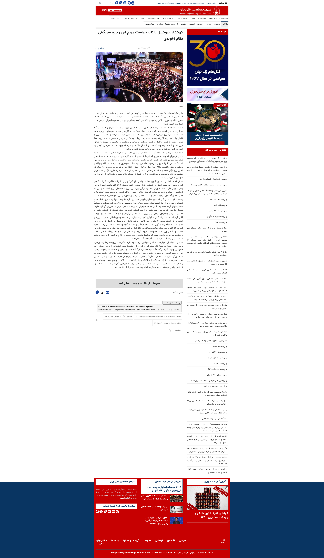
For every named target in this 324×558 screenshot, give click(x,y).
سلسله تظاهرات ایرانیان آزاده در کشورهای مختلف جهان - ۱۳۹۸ (158, 316)
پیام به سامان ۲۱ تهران (218, 352)
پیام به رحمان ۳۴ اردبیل (217, 211)
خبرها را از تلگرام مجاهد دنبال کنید (139, 283)
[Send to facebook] (97, 292)
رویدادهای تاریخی (167, 18)
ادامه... (122, 498)
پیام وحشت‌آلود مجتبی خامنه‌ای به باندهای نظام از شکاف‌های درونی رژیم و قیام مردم (207, 324)
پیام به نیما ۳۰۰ (221, 222)
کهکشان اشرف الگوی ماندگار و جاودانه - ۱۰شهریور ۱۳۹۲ (211, 515)
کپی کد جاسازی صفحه (172, 302)
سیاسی (208, 24)
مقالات (192, 18)
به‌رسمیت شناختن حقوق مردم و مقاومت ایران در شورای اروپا (154, 497)
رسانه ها (160, 24)
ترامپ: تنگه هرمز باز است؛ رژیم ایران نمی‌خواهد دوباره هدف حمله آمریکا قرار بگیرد (207, 411)
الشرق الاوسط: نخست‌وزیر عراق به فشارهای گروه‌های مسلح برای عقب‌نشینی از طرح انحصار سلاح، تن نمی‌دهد (207, 439)
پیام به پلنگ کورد (220, 205)
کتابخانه (134, 18)
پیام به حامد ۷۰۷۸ (220, 346)
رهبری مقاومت (182, 18)
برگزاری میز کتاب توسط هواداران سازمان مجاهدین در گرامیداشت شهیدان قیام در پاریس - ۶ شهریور (207, 450)
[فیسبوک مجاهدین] (116, 2)
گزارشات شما (115, 18)
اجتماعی (200, 24)
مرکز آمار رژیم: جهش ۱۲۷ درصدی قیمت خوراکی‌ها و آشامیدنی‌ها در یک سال (207, 402)
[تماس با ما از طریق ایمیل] (113, 511)
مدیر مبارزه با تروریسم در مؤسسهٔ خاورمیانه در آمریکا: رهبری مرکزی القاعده (156, 521)
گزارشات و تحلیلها (171, 24)
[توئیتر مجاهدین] (120, 2)
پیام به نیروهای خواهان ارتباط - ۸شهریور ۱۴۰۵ (208, 185)
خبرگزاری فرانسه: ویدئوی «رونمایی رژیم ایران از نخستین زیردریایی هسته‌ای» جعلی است (207, 316)
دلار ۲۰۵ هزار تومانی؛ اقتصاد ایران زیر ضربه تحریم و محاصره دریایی (195, 3)
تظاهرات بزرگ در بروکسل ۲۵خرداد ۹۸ (118, 316)
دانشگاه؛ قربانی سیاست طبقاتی (214, 418)
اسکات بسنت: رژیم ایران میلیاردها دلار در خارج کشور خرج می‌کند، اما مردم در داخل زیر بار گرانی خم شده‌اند (207, 460)
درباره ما (126, 18)
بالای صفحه (223, 540)
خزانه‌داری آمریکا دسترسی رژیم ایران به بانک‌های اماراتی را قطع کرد (207, 333)
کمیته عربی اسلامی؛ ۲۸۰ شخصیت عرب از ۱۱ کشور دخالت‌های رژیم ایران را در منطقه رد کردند (207, 298)
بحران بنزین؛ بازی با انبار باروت (215, 386)
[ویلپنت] (139, 77)
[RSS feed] (132, 3)
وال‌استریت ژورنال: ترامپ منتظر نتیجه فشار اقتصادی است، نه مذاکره (207, 471)
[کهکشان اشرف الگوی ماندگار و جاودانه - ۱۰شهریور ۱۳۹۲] (207, 498)
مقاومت (183, 24)
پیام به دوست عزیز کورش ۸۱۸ (215, 358)
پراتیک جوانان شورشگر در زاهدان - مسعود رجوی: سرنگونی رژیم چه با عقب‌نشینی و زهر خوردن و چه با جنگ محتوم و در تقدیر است (207, 427)
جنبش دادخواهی (153, 18)
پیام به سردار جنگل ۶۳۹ (217, 369)
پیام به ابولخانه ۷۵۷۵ (218, 199)
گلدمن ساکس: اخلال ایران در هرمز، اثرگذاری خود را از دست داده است (207, 262)
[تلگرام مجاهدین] (129, 3)
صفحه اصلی (223, 18)
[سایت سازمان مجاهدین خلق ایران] (162, 10)
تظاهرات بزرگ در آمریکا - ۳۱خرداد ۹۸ (167, 323)
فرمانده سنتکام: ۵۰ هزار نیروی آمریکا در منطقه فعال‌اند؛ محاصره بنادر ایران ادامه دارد (207, 280)
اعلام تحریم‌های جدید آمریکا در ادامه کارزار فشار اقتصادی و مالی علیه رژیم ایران (207, 394)
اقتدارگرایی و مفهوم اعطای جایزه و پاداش (211, 340)
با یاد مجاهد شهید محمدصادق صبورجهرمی (154, 508)
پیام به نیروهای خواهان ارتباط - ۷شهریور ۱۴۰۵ (208, 380)
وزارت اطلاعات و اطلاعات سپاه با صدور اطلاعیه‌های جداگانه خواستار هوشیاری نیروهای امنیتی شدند (207, 289)
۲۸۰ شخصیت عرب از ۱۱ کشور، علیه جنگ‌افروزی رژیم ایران (207, 229)
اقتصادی (192, 24)
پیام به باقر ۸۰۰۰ (220, 363)
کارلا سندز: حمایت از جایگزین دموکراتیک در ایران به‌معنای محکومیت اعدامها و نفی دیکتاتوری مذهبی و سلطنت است (207, 170)
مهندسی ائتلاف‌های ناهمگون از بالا (213, 179)
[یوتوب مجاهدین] (124, 2)
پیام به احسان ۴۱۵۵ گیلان (216, 216)
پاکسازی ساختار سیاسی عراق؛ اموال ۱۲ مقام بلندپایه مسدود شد (207, 271)
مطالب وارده (149, 24)
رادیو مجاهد (201, 18)
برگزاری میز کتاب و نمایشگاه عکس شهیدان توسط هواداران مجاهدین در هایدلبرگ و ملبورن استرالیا (207, 192)
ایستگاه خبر (212, 18)
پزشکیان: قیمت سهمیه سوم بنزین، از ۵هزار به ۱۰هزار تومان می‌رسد (207, 307)
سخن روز (217, 24)
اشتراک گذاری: (176, 293)
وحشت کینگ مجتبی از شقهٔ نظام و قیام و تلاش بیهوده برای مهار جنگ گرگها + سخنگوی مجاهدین (207, 160)
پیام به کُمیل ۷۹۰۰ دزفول (217, 375)
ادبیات (142, 18)
